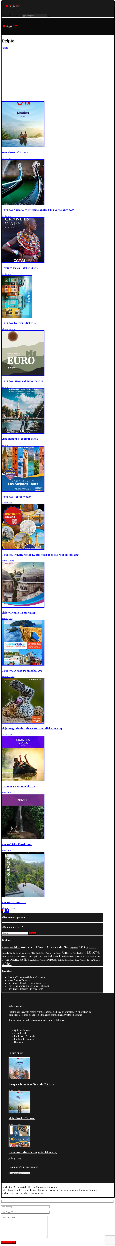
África (7, 963)
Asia (82, 946)
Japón (35, 956)
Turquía (90, 960)
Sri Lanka (70, 960)
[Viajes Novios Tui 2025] (19, 1112)
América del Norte (33, 947)
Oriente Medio (18, 959)
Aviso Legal (20, 1033)
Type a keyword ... (12, 15)
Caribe (12, 952)
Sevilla (64, 960)
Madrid (51, 956)
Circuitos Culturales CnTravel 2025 (25, 988)
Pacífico (43, 959)
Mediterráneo (89, 956)
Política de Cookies (24, 1039)
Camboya (92, 948)
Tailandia (83, 960)
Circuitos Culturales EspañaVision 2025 (27, 982)
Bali (87, 948)
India (18, 956)
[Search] (49, 16)
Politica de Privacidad (25, 1036)
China (33, 953)
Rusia (60, 960)
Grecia (12, 956)
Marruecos (69, 956)
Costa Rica (40, 953)
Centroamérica (23, 952)
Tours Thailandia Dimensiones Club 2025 (28, 985)
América (15, 947)
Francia (5, 956)
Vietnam (96, 960)
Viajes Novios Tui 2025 (19, 980)
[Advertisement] (58, 80)
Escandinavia (56, 953)
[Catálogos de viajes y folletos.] (10, 33)
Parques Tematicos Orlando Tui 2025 (26, 977)
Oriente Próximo (33, 960)
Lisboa (45, 956)
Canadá (5, 952)
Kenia (40, 956)
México (98, 956)
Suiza (77, 960)
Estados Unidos (79, 953)
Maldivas (59, 956)
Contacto (19, 1041)
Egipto (48, 953)
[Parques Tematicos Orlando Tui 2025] (19, 1078)
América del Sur (58, 947)
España (67, 952)
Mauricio (78, 956)
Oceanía (5, 959)
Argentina (74, 947)
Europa (93, 952)
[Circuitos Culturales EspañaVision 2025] (19, 1146)
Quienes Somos (22, 1030)
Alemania (5, 948)
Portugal (52, 959)
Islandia (24, 956)
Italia (30, 956)
